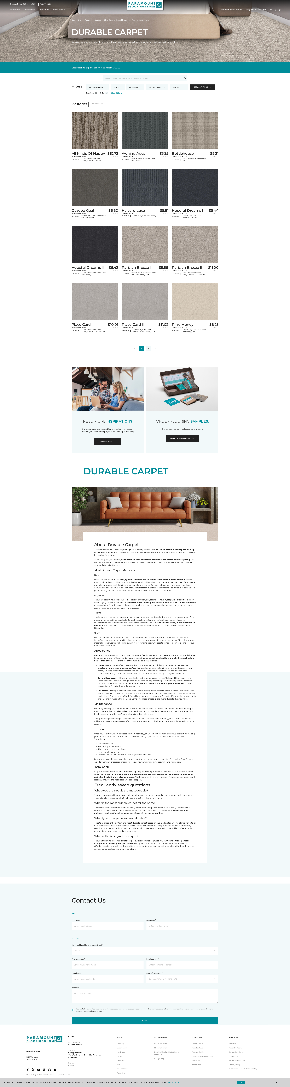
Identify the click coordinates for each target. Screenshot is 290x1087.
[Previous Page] (134, 348)
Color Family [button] (155, 87)
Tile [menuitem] (118, 1065)
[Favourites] (275, 9)
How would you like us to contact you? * (87, 945)
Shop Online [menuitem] (59, 10)
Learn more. (173, 1082)
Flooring (88, 20)
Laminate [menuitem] (120, 1060)
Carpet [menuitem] (119, 1056)
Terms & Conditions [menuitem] (237, 1060)
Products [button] (15, 10)
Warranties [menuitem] (196, 1060)
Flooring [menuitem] (120, 1044)
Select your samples (180, 438)
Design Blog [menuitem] (159, 1059)
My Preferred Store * (154, 973)
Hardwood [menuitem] (121, 1052)
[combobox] (143, 78)
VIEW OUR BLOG (105, 441)
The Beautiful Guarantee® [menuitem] (202, 1056)
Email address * (152, 959)
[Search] (185, 78)
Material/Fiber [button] (96, 87)
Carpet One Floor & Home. (43, 1075)
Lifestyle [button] (133, 87)
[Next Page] (155, 348)
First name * (76, 920)
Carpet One (76, 20)
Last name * (151, 920)
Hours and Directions (231, 10)
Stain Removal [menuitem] (197, 1044)
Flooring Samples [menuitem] (161, 1048)
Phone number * (78, 959)
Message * (76, 987)
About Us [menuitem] (233, 1044)
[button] (271, 9)
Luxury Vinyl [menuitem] (122, 1048)
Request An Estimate (256, 10)
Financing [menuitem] (121, 1073)
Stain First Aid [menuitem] (197, 1048)
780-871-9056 (45, 4)
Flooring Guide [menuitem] (198, 1052)
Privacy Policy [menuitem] (234, 1065)
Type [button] (116, 87)
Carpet (98, 20)
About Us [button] (44, 10)
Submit (145, 1020)
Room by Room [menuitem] (235, 1048)
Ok (241, 1082)
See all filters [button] (201, 87)
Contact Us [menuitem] (233, 1056)
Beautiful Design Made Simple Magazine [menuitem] (166, 1053)
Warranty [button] (177, 87)
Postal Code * (77, 973)
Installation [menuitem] (196, 1065)
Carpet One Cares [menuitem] (236, 1052)
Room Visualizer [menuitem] (160, 1044)
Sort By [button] (95, 104)
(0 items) (279, 10)
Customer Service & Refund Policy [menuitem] (243, 1069)
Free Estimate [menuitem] (122, 1069)
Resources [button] (30, 10)
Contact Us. (115, 68)
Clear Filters (116, 93)
